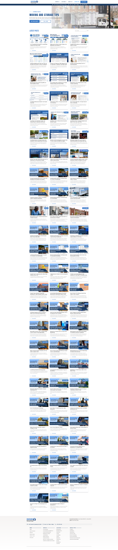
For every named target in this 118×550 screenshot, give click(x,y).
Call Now (46, 21)
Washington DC (59, 530)
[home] (34, 1)
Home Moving (72, 532)
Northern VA (58, 529)
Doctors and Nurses (73, 536)
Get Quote (84, 1)
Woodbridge (58, 542)
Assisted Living (72, 533)
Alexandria (58, 535)
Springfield (58, 539)
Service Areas (32, 534)
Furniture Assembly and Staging (48, 540)
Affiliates (31, 537)
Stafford (58, 543)
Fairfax (57, 536)
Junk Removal (45, 535)
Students (71, 529)
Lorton (57, 533)
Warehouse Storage (46, 533)
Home (31, 529)
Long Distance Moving (47, 532)
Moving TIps (77, 1)
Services (31, 532)
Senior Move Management (74, 539)
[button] (57, 1)
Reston (57, 540)
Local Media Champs (36, 547)
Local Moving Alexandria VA (48, 530)
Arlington (58, 532)
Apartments (72, 530)
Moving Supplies (46, 536)
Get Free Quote (34, 21)
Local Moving (45, 529)
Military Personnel (73, 535)
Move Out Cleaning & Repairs (48, 539)
